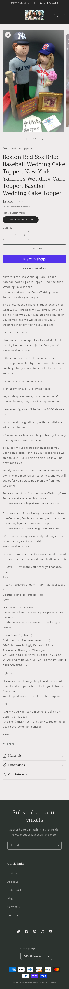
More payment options (34, 268)
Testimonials (14, 890)
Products (12, 873)
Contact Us (14, 907)
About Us (13, 881)
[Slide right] (43, 139)
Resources (13, 915)
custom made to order (21, 219)
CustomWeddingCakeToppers (30, 982)
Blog (10, 898)
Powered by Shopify (49, 982)
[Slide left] (26, 139)
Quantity (7, 228)
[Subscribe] (57, 845)
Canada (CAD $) (32, 955)
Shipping (7, 207)
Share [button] (10, 743)
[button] (5, 15)
